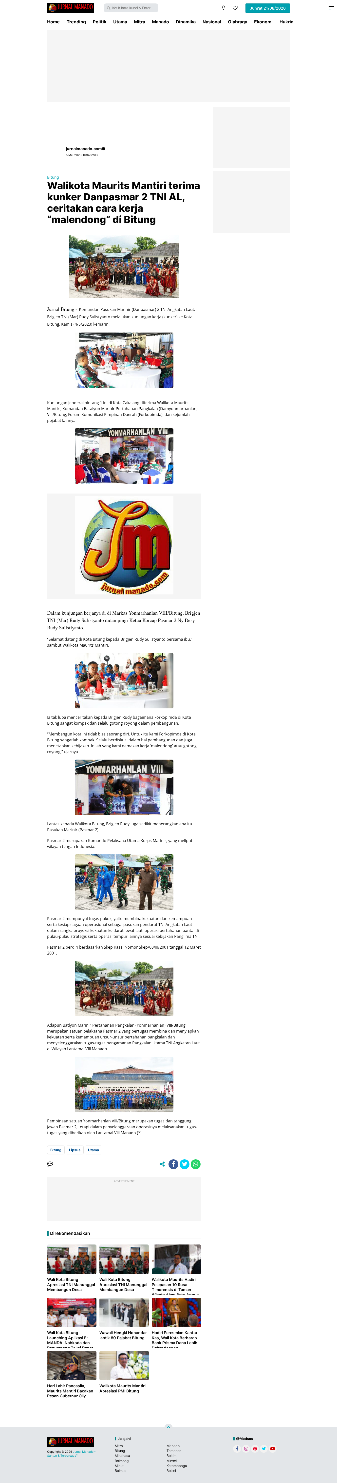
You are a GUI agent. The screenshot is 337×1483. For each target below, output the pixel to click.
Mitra (139, 21)
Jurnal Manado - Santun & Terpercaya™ (71, 1453)
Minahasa (122, 1455)
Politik (99, 21)
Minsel (172, 1461)
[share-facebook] (173, 1164)
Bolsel (171, 1470)
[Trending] (235, 8)
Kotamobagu (177, 1466)
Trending (76, 21)
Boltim (171, 1455)
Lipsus (74, 1150)
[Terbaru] (223, 8)
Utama (120, 21)
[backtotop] (168, 1428)
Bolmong (122, 1461)
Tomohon (174, 1451)
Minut (119, 1466)
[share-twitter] (184, 1164)
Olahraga (237, 21)
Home (53, 21)
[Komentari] (50, 1164)
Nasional (212, 21)
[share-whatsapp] (196, 1164)
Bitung (53, 177)
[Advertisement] (168, 66)
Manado (160, 21)
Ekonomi (263, 21)
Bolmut (120, 1470)
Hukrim (287, 21)
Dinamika (186, 21)
